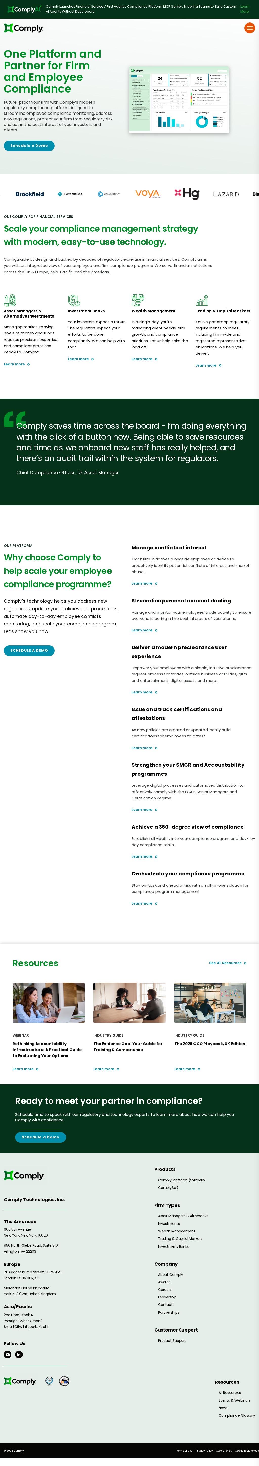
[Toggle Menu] (250, 28)
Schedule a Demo (29, 145)
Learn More (244, 9)
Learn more (14, 364)
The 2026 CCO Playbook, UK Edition (209, 1043)
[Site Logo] (25, 28)
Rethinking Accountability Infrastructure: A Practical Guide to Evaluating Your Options (47, 1049)
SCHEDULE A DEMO (29, 650)
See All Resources (225, 963)
